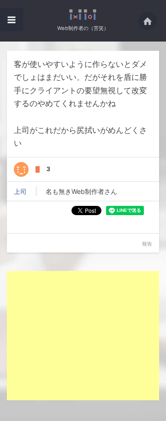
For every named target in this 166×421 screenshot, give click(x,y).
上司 (20, 191)
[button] (11, 19)
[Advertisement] (84, 335)
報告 (147, 244)
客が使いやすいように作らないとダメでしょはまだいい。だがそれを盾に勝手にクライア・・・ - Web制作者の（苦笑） (83, 14)
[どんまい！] (21, 169)
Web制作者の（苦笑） (83, 28)
